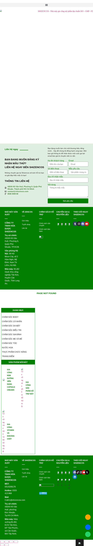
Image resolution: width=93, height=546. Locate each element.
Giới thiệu (25, 221)
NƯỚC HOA (7, 348)
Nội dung (52, 185)
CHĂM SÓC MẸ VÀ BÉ (12, 339)
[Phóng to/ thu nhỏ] (2, 542)
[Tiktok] (78, 472)
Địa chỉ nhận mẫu (55, 177)
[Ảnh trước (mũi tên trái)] (2, 545)
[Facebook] (74, 472)
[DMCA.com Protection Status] (43, 494)
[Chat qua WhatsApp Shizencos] (88, 534)
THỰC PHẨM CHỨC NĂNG (14, 352)
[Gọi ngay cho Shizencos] (88, 517)
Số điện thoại (53, 169)
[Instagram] (81, 472)
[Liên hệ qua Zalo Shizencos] (88, 527)
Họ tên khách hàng (56, 161)
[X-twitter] (87, 472)
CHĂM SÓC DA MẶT (11, 326)
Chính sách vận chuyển (44, 224)
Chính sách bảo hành (44, 230)
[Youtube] (84, 472)
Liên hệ (24, 228)
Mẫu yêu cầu (74, 169)
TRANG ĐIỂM (8, 356)
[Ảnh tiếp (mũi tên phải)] (7, 545)
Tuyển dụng (26, 224)
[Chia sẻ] (11, 542)
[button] (46, 5)
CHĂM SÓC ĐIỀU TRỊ (11, 330)
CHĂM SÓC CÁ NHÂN (12, 321)
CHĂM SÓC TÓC (9, 343)
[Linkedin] (74, 477)
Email (71, 161)
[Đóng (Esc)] (16, 542)
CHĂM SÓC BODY (10, 317)
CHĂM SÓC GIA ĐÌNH (11, 334)
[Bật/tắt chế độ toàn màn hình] (7, 542)
